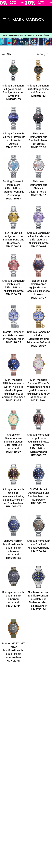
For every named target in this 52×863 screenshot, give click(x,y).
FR (48, 28)
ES (48, 10)
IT (48, 17)
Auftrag (41, 54)
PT (48, 20)
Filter (9, 54)
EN (48, 13)
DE (48, 24)
